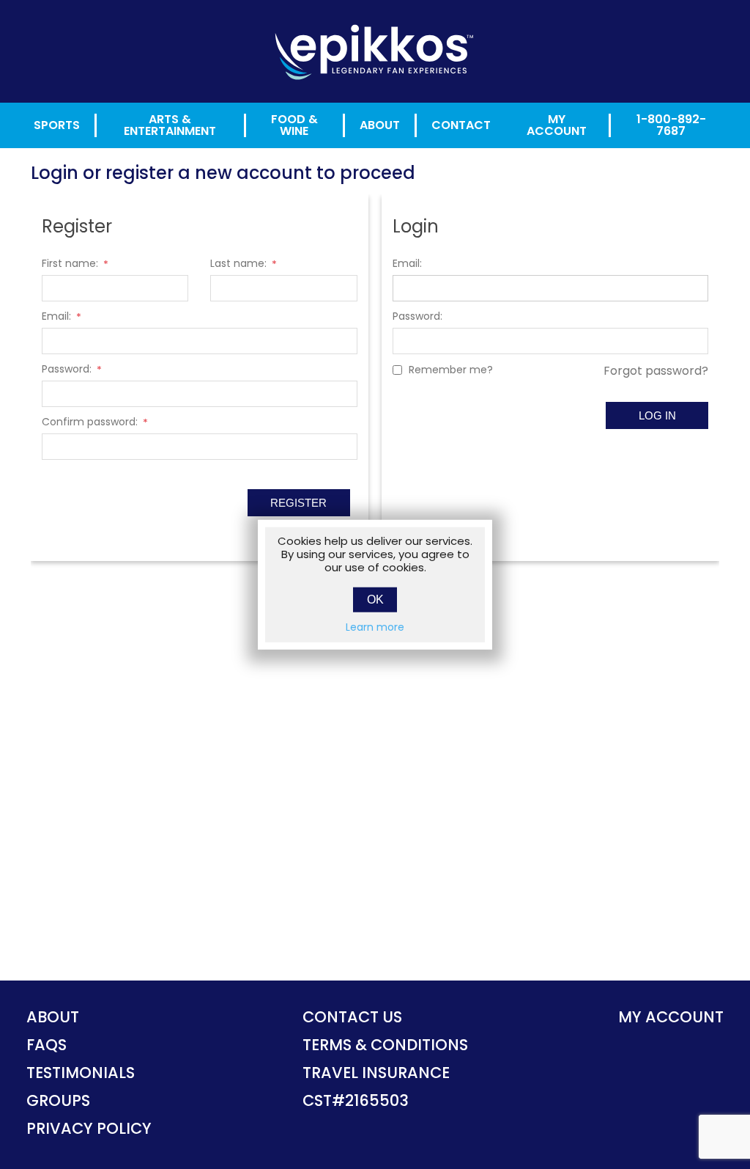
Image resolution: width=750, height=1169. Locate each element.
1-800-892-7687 (671, 125)
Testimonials (80, 1072)
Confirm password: (90, 421)
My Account (557, 125)
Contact (461, 125)
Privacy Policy (89, 1128)
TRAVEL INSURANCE (376, 1072)
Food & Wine (294, 125)
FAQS (46, 1044)
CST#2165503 (355, 1100)
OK (375, 599)
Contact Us (352, 1016)
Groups (58, 1100)
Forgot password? (656, 370)
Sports (57, 125)
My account (671, 1016)
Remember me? (451, 369)
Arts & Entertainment (170, 125)
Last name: (238, 263)
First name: (70, 263)
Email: (56, 316)
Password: (67, 369)
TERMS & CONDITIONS (385, 1044)
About (380, 125)
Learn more (375, 626)
